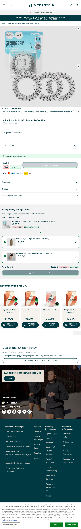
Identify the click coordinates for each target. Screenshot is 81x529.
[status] (9, 145)
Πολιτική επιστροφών (13, 441)
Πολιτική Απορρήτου (50, 460)
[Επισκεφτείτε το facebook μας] (9, 411)
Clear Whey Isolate (51, 310)
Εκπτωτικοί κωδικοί (67, 435)
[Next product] (79, 333)
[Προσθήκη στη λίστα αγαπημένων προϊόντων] (75, 146)
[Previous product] (75, 333)
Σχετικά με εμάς (51, 434)
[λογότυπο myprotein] (41, 5)
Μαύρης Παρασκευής (67, 452)
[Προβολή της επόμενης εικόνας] (78, 66)
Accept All (56, 524)
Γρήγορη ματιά (11, 325)
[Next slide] (80, 313)
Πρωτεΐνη (37, 431)
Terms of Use (12, 520)
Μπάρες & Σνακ (38, 446)
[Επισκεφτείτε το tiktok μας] (14, 411)
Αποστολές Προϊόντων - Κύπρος (17, 463)
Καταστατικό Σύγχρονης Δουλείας (50, 450)
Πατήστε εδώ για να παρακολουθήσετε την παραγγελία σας (18, 455)
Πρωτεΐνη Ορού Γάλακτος (9, 311)
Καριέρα (49, 496)
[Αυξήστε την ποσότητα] (13, 145)
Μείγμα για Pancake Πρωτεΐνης (71, 311)
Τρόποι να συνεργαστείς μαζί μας (52, 487)
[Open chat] (29, 411)
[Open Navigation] (4, 5)
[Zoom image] (78, 28)
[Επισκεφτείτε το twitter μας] (24, 411)
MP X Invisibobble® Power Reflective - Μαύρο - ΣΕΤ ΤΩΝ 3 (27, 23)
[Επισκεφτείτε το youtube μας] (19, 411)
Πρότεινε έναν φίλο (68, 443)
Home (4, 23)
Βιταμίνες (37, 453)
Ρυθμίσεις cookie (9, 398)
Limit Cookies (71, 524)
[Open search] (11, 5)
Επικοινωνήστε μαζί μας (14, 431)
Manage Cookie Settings (11, 524)
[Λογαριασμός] (71, 5)
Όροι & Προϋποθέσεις (51, 469)
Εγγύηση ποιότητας (49, 440)
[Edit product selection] (76, 242)
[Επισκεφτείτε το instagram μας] (4, 411)
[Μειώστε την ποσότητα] (5, 145)
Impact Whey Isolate (30, 310)
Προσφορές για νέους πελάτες (68, 460)
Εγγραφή (9, 378)
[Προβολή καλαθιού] (77, 5)
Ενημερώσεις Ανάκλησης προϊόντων (14, 469)
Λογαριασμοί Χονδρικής (50, 477)
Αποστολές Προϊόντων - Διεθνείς (17, 446)
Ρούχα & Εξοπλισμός (38, 438)
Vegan (36, 458)
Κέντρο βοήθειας (11, 436)
